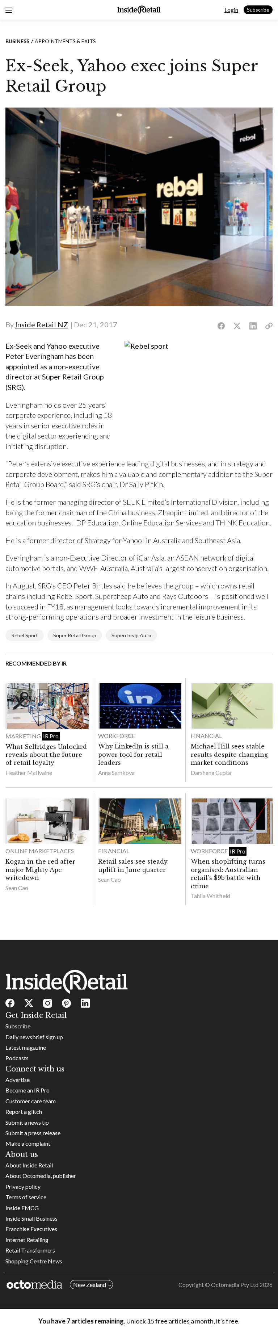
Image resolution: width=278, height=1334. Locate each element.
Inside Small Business (31, 1218)
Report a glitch (23, 1111)
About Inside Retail (29, 1165)
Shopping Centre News (33, 1261)
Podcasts (17, 1057)
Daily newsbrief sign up (34, 1036)
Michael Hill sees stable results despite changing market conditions (229, 754)
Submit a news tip (27, 1122)
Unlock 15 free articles (158, 1321)
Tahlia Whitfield (210, 895)
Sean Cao (16, 887)
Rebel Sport (24, 635)
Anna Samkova (116, 772)
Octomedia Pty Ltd (234, 1284)
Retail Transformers (30, 1250)
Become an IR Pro (27, 1090)
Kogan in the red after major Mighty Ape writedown (40, 869)
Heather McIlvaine (28, 772)
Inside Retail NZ (41, 324)
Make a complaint (27, 1143)
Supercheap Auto (131, 635)
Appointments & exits (65, 41)
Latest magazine (25, 1047)
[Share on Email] (269, 326)
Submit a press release (32, 1132)
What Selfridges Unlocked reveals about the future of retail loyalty (46, 755)
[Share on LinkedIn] (253, 326)
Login (231, 9)
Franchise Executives (31, 1228)
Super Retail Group (74, 635)
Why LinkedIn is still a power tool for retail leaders (133, 754)
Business (17, 41)
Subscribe (258, 10)
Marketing (23, 736)
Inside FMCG (22, 1207)
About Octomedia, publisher (40, 1175)
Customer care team (30, 1101)
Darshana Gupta (211, 772)
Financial (206, 735)
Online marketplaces (39, 850)
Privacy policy (23, 1186)
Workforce (116, 735)
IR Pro (51, 736)
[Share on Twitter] (237, 326)
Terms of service (25, 1197)
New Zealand (89, 1284)
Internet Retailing (27, 1239)
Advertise (17, 1079)
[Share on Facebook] (221, 326)
